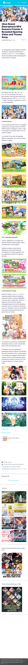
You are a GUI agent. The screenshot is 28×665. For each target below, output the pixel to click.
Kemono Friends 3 (11, 466)
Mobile (5, 462)
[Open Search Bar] (18, 2)
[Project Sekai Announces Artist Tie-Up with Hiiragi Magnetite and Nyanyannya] (8, 510)
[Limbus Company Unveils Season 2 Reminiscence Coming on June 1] (20, 497)
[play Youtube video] (14, 83)
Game (15, 464)
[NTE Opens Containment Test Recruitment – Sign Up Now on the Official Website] (20, 536)
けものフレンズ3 (21, 469)
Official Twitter (6, 432)
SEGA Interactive (11, 469)
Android (6, 464)
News (9, 462)
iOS (18, 464)
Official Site (5, 429)
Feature (11, 464)
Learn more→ (6, 663)
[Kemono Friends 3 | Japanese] (14, 438)
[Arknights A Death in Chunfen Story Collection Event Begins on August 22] (8, 497)
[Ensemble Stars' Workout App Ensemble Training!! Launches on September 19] (20, 510)
